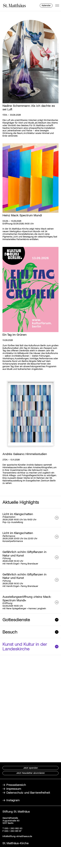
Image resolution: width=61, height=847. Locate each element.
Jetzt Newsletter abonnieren (30, 772)
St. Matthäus (14, 5)
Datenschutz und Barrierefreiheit (28, 792)
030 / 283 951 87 (12, 830)
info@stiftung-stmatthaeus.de (17, 836)
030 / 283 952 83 (13, 828)
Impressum (13, 788)
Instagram (13, 800)
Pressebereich (16, 784)
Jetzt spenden (30, 767)
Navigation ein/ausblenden (57, 5)
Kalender (46, 5)
